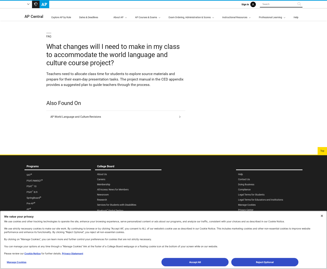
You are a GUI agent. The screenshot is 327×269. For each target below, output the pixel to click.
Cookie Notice (32, 253)
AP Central (34, 16)
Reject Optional (265, 262)
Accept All (195, 262)
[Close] (322, 216)
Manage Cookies (16, 262)
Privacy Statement (72, 253)
